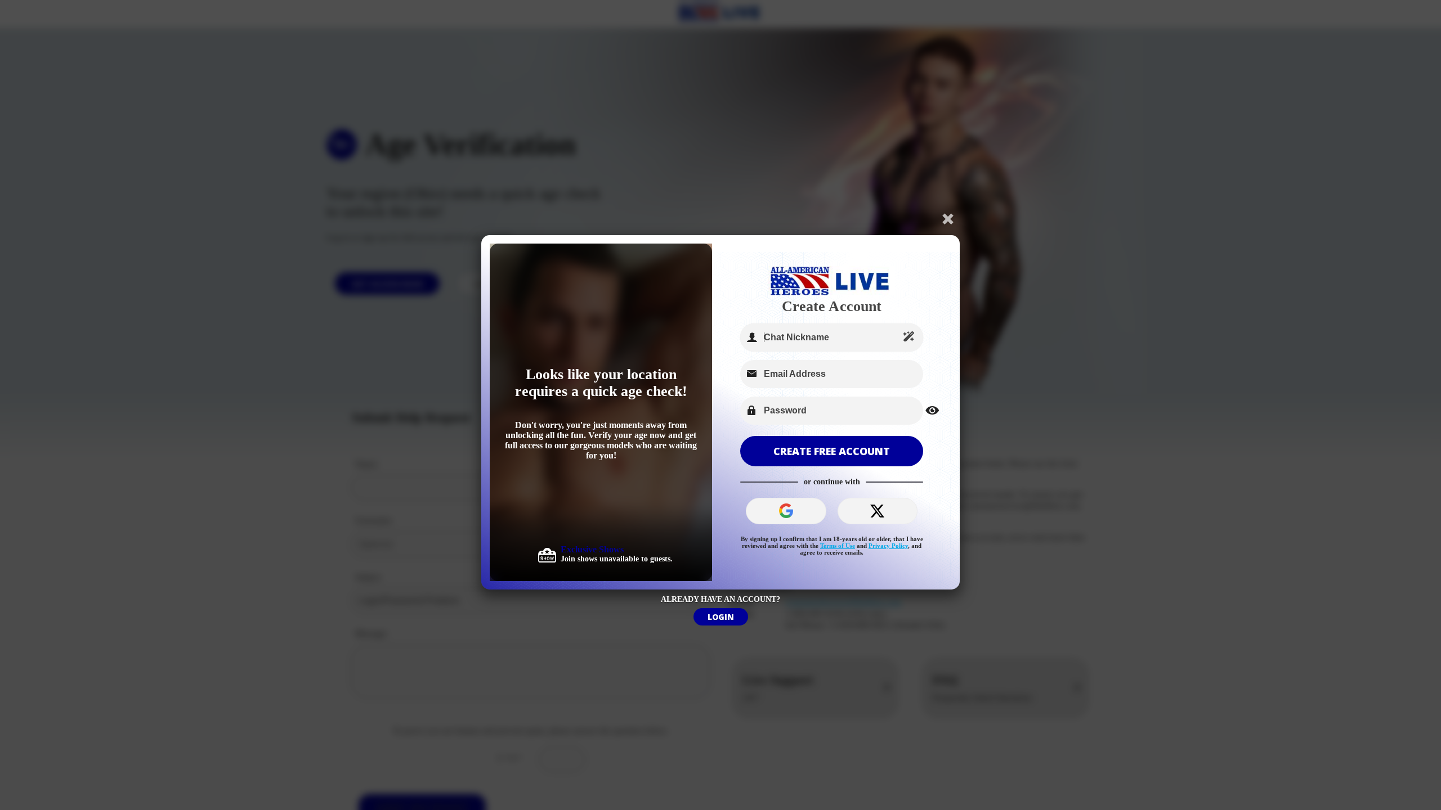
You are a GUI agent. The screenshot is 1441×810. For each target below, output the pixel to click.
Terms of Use (837, 545)
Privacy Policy (888, 545)
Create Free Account (831, 451)
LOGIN (721, 616)
